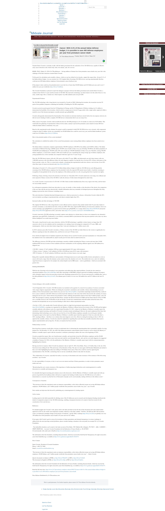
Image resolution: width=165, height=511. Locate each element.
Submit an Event (62, 20)
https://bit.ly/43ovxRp (59, 460)
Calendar (61, 15)
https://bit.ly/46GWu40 (93, 208)
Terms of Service (57, 495)
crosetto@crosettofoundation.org (45, 448)
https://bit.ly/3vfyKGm (56, 87)
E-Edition (81, 3)
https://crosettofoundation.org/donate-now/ (68, 431)
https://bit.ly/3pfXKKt (38, 307)
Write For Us (75, 3)
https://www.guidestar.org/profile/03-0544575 (66, 436)
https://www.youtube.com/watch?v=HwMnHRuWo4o (79, 210)
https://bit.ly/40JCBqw (50, 272)
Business (61, 10)
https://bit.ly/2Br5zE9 (63, 164)
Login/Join (62, 24)
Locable (51, 495)
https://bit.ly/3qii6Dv (71, 291)
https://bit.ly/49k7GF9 (39, 210)
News (36, 36)
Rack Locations (54, 3)
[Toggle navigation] (85, 1)
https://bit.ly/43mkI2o (77, 460)
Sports (62, 5)
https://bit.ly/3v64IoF (79, 458)
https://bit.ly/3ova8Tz (50, 276)
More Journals (62, 3)
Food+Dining (61, 13)
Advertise (47, 3)
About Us (42, 3)
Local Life (61, 6)
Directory (61, 17)
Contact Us (69, 3)
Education (62, 8)
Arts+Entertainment (61, 12)
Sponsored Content (62, 18)
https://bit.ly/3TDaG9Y (61, 458)
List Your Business (62, 22)
